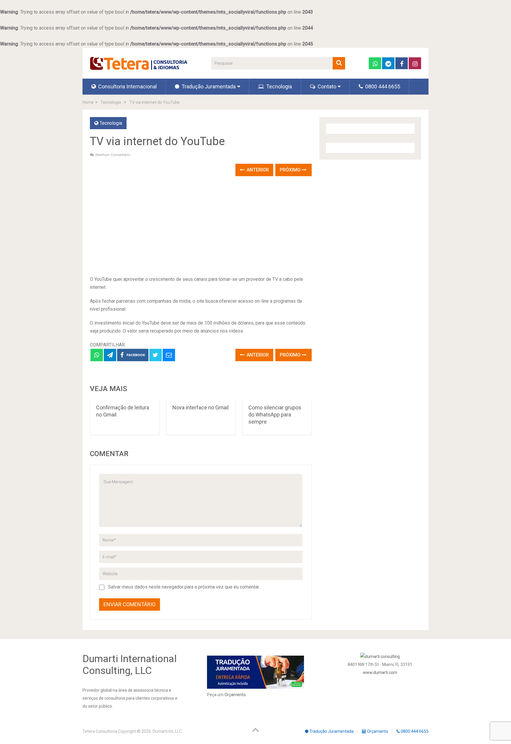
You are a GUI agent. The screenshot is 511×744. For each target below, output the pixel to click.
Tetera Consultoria (100, 731)
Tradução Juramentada (208, 86)
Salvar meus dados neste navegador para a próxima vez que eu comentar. (184, 587)
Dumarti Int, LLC (167, 731)
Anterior (257, 170)
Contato (326, 86)
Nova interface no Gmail (200, 407)
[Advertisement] (201, 226)
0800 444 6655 (382, 86)
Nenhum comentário (113, 155)
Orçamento (235, 694)
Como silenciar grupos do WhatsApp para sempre (274, 414)
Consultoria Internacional (127, 86)
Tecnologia (278, 86)
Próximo (291, 170)
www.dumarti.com (380, 672)
